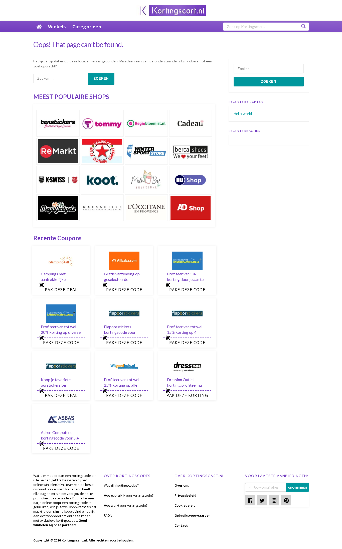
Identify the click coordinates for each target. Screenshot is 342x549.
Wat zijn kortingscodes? (121, 485)
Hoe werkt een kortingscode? (125, 505)
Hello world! (243, 113)
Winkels (57, 27)
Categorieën (86, 27)
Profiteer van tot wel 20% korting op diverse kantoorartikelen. (61, 332)
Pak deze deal (61, 289)
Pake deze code (124, 289)
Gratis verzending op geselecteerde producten (122, 279)
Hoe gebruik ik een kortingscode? (128, 495)
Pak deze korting (187, 395)
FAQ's (108, 515)
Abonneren (297, 487)
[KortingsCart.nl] (171, 10)
